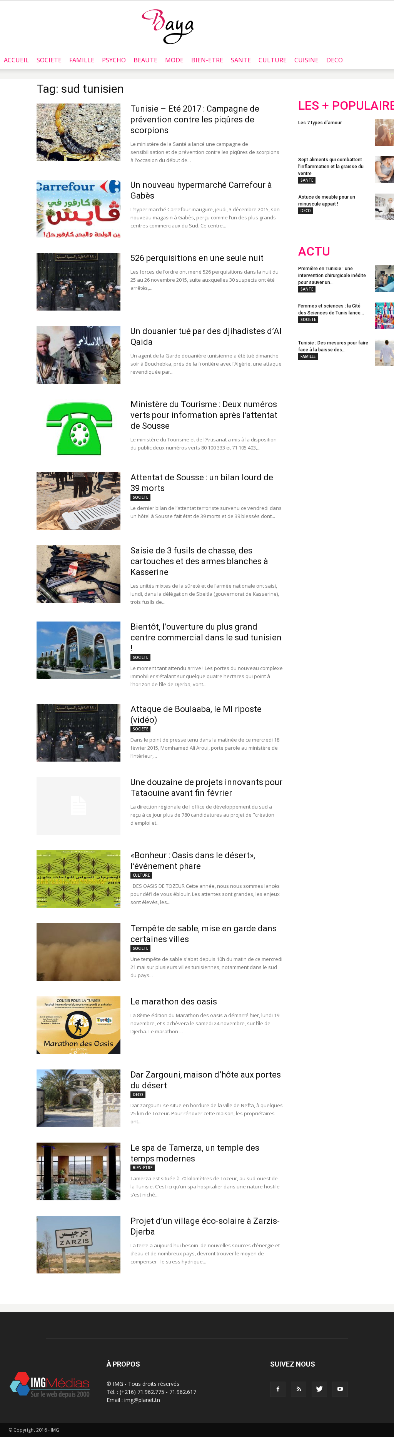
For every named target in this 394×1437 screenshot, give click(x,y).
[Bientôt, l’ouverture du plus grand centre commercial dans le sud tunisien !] (78, 650)
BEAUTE (145, 60)
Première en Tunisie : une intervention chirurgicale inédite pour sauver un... (332, 275)
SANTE (241, 60)
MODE (174, 60)
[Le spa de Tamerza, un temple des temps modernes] (78, 1171)
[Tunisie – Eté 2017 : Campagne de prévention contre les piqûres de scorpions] (78, 132)
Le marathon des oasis (173, 1001)
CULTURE (273, 60)
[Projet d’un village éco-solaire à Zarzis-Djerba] (78, 1244)
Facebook (312, 422)
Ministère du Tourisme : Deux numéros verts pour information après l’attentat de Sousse (203, 415)
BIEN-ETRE (207, 60)
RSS (370, 422)
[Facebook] (277, 1389)
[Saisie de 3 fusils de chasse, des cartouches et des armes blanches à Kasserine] (78, 574)
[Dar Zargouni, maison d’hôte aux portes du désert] (78, 1098)
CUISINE (306, 60)
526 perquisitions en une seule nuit (197, 258)
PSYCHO (114, 60)
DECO (334, 60)
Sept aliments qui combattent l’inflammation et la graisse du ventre (331, 166)
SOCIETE (49, 60)
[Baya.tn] (167, 26)
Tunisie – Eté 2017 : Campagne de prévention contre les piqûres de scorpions (194, 119)
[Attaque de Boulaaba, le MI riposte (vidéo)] (78, 733)
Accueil (16, 60)
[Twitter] (319, 1389)
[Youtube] (340, 1389)
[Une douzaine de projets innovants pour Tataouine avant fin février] (78, 806)
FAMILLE (81, 60)
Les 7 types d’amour (320, 122)
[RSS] (298, 1389)
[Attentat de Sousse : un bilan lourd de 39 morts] (78, 501)
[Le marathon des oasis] (78, 1025)
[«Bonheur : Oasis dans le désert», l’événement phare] (78, 879)
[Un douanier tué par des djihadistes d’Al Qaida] (78, 355)
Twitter (341, 422)
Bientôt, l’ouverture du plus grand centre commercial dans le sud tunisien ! (206, 637)
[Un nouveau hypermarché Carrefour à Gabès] (78, 208)
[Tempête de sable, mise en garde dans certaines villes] (78, 952)
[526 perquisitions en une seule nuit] (78, 282)
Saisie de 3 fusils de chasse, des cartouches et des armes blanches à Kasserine (199, 561)
